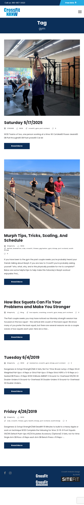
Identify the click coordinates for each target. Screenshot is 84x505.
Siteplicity (11, 246)
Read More (16, 146)
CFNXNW (10, 128)
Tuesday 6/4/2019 (21, 357)
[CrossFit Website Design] (70, 479)
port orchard (45, 128)
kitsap (54, 248)
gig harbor (43, 248)
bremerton (17, 248)
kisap (60, 312)
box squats (34, 312)
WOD (21, 128)
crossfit (32, 128)
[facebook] (5, 473)
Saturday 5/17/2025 (23, 122)
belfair (9, 248)
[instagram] (10, 473)
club (24, 248)
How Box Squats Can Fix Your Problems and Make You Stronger (37, 304)
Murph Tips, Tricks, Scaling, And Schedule (36, 238)
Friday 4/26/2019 (20, 411)
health (30, 421)
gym (37, 128)
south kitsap (55, 421)
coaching (42, 312)
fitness (36, 248)
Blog (22, 312)
